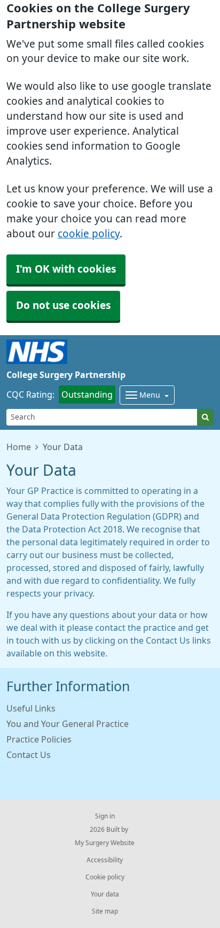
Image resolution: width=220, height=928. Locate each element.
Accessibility (105, 860)
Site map (105, 911)
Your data (105, 894)
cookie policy (89, 234)
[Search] (205, 417)
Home (18, 447)
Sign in (105, 816)
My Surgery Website (105, 843)
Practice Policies (39, 739)
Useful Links (31, 708)
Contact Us (28, 755)
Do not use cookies (63, 305)
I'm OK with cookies (66, 269)
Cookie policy (104, 877)
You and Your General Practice (67, 724)
